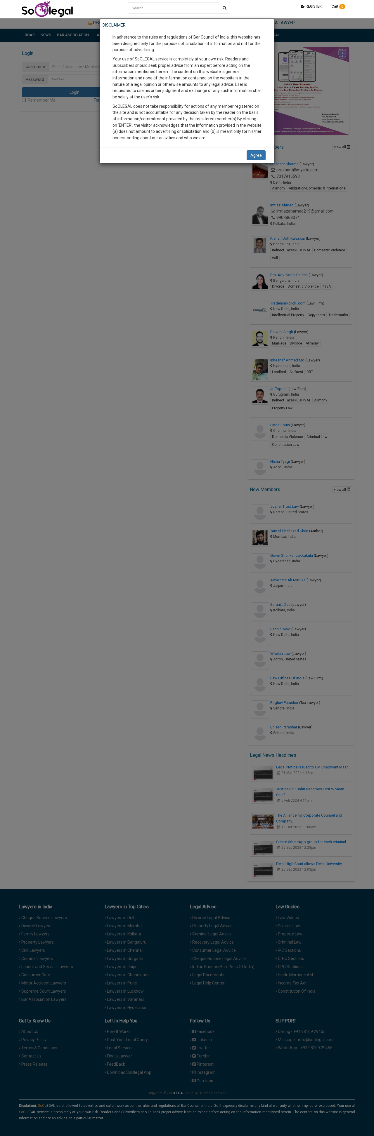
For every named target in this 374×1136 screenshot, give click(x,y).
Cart (337, 6)
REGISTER (313, 6)
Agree (256, 155)
